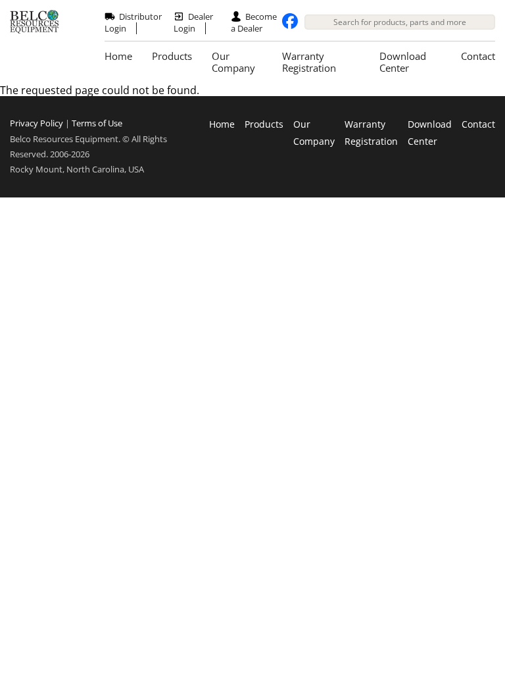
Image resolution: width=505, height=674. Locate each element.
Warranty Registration (309, 61)
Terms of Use (97, 123)
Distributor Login (133, 22)
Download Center (402, 61)
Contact (478, 56)
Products (172, 56)
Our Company (233, 61)
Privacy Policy (36, 123)
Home (118, 56)
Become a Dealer (254, 22)
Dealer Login (193, 22)
